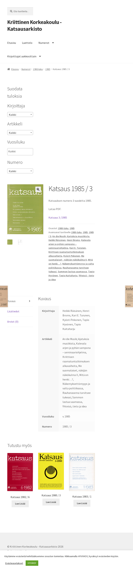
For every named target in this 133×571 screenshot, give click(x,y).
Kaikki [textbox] (12, 114)
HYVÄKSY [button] (32, 563)
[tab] (20, 301)
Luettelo (27, 42)
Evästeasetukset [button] (14, 563)
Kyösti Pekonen (71, 255)
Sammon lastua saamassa (72, 271)
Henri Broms (73, 240)
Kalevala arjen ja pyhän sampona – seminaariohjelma (69, 244)
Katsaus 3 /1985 (57, 217)
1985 (47, 69)
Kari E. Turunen (77, 247)
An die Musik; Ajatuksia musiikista (70, 236)
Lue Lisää (20, 503)
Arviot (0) (12, 321)
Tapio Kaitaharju (68, 275)
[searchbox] (25, 151)
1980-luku (38, 69)
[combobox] (20, 114)
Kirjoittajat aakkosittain (21, 56)
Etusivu (11, 42)
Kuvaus (11, 301)
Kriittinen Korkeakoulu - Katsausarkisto (34, 25)
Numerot (43, 42)
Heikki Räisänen (57, 240)
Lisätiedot (13, 311)
